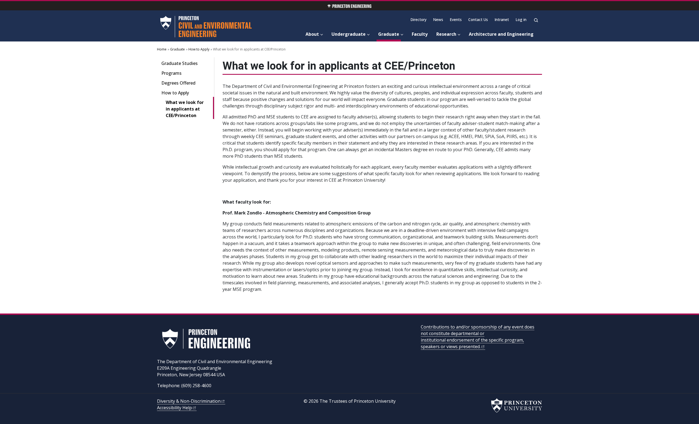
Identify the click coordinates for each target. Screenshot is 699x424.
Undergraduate (348, 34)
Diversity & (189, 401)
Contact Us (478, 19)
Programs (171, 73)
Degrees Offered (178, 83)
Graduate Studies (179, 63)
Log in (521, 19)
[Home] (207, 26)
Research (446, 34)
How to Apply (198, 49)
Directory (418, 19)
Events (456, 19)
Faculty (420, 34)
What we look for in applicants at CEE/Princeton (190, 108)
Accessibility (174, 408)
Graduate (389, 34)
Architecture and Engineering (501, 34)
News (438, 19)
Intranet (501, 19)
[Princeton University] (516, 405)
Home (162, 49)
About (312, 34)
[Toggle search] (536, 20)
